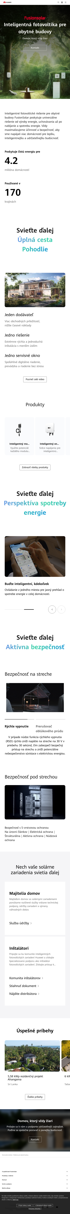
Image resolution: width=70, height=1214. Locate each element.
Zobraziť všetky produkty (35, 467)
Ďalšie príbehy (35, 1097)
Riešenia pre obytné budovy (20, 1155)
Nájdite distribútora (23, 994)
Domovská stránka (7, 1155)
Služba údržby (19, 923)
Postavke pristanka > (35, 1209)
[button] (52, 609)
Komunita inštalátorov (24, 978)
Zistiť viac (15, 1199)
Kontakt (35, 47)
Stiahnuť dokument (22, 986)
